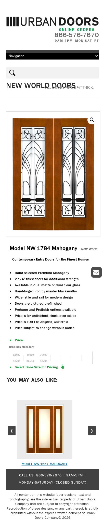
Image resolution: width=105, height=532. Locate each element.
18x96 (16, 361)
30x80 (30, 354)
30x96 (30, 361)
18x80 (16, 354)
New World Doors (41, 85)
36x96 (43, 361)
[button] (92, 119)
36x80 (43, 354)
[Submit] (11, 72)
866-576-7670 (49, 475)
